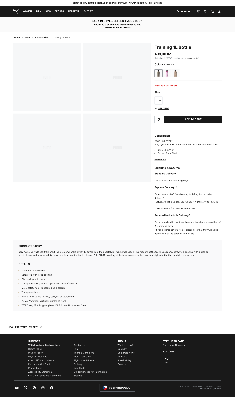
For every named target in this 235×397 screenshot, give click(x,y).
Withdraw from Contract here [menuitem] (44, 345)
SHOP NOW (110, 27)
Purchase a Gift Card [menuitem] (39, 364)
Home (16, 37)
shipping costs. (191, 58)
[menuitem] (27, 11)
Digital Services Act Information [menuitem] (90, 371)
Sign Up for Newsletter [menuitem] (174, 345)
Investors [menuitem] (122, 356)
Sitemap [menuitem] (78, 375)
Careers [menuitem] (122, 364)
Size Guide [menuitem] (79, 368)
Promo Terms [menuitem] (35, 368)
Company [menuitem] (122, 349)
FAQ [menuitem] (76, 349)
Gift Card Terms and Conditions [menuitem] (44, 375)
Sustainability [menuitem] (124, 360)
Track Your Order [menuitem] (83, 356)
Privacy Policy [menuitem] (35, 352)
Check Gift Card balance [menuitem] (41, 360)
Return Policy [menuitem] (35, 349)
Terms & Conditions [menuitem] (84, 352)
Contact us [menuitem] (79, 345)
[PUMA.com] (15, 11)
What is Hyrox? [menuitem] (125, 345)
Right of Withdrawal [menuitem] (84, 360)
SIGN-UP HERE (155, 3)
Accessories (41, 37)
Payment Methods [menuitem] (37, 356)
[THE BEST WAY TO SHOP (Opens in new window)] (167, 360)
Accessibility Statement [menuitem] (40, 371)
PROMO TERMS (123, 27)
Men (27, 37)
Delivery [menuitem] (78, 364)
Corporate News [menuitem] (126, 352)
